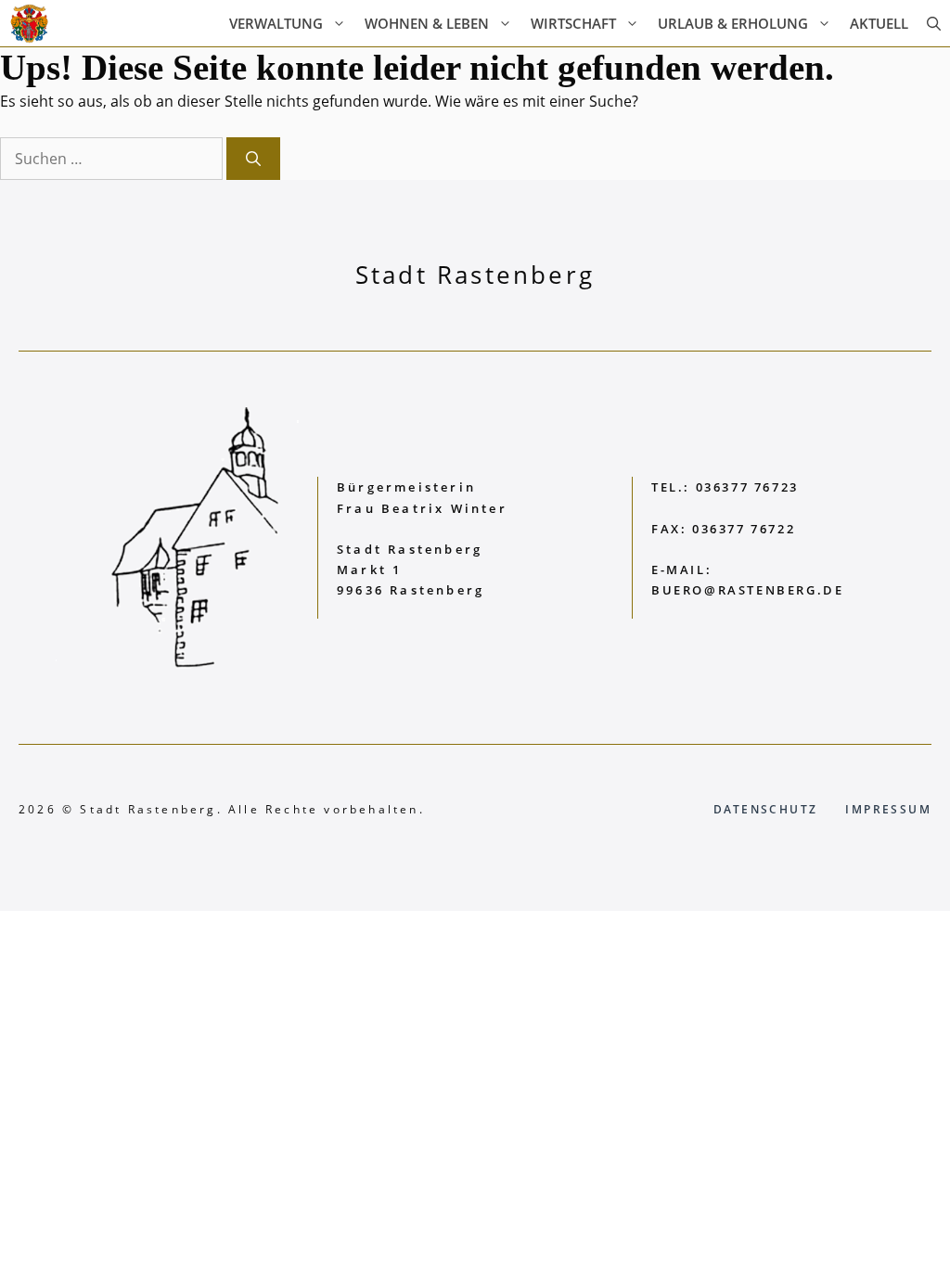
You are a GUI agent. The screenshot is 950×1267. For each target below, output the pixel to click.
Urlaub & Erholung (733, 23)
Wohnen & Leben (427, 23)
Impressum (888, 809)
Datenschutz (765, 809)
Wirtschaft (573, 23)
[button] (934, 23)
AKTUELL (879, 23)
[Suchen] (253, 158)
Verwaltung (276, 23)
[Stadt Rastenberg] (29, 23)
